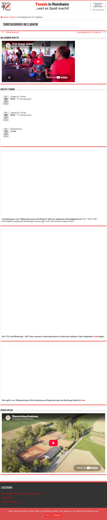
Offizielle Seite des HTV (11, 501)
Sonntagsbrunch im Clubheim (89, 31)
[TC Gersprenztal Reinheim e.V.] (53, 6)
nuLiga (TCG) (7, 497)
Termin (13, 17)
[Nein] (103, 514)
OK (48, 515)
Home (5, 17)
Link (96, 336)
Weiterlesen (56, 515)
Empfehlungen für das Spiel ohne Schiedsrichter (21, 493)
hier (83, 400)
